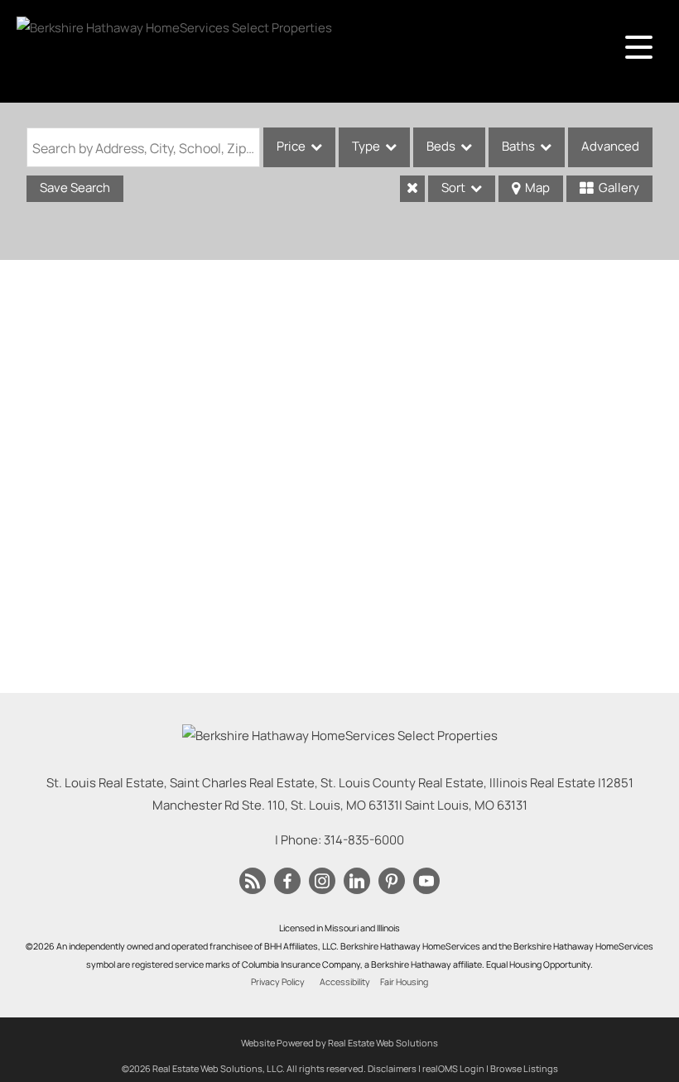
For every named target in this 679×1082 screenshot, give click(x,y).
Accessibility (345, 982)
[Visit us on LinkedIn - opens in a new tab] (356, 882)
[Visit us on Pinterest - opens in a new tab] (391, 882)
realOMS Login (453, 1068)
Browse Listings (524, 1068)
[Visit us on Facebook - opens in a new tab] (287, 882)
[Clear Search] (412, 189)
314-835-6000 (364, 840)
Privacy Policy (278, 982)
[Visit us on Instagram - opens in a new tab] (322, 882)
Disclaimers (392, 1068)
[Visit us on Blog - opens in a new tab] (252, 882)
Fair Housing (404, 982)
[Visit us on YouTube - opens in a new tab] (426, 882)
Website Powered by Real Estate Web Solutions (339, 1042)
